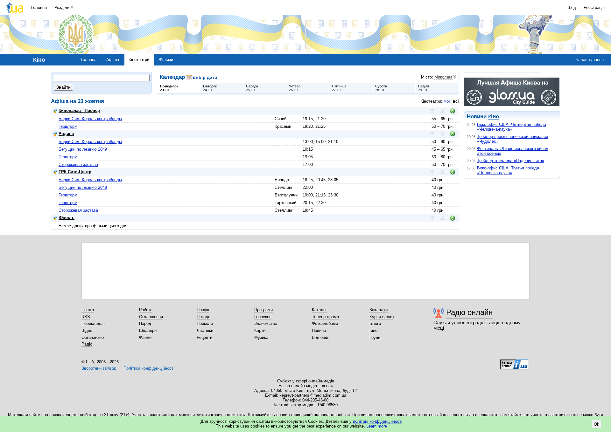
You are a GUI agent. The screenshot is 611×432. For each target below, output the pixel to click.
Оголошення (151, 316)
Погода (203, 316)
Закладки (378, 309)
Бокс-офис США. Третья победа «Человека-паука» (508, 170)
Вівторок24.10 (210, 88)
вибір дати (205, 77)
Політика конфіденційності (148, 368)
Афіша (112, 59)
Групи (374, 337)
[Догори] (442, 110)
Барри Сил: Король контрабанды (90, 118)
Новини (319, 330)
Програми (263, 309)
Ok (596, 424)
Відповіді (320, 337)
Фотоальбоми (325, 323)
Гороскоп (262, 316)
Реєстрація (594, 7)
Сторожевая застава (78, 164)
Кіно (373, 330)
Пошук (203, 309)
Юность (66, 217)
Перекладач (93, 323)
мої (447, 101)
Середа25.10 (252, 88)
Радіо (86, 344)
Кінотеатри (139, 59)
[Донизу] (432, 110)
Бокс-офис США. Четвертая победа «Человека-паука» (511, 127)
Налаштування (589, 59)
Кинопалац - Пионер (79, 110)
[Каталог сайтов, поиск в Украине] (514, 362)
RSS (85, 316)
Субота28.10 (381, 88)
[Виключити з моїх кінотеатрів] (452, 110)
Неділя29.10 (423, 88)
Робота (145, 309)
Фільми (166, 59)
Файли (145, 337)
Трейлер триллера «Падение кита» (510, 160)
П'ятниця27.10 (339, 88)
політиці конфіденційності (377, 421)
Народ (145, 323)
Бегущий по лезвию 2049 (83, 149)
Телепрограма (325, 316)
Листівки (205, 330)
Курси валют (381, 316)
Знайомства (265, 323)
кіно (493, 116)
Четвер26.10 (294, 88)
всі (456, 101)
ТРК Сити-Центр (75, 171)
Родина (66, 133)
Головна (39, 7)
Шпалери (148, 330)
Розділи (61, 7)
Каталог (319, 309)
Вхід (571, 7)
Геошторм (68, 126)
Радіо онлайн (469, 312)
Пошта (87, 309)
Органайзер (92, 337)
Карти (259, 330)
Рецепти (204, 337)
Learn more (376, 426)
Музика (261, 337)
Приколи (205, 323)
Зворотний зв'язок (98, 368)
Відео (86, 330)
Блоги (375, 323)
